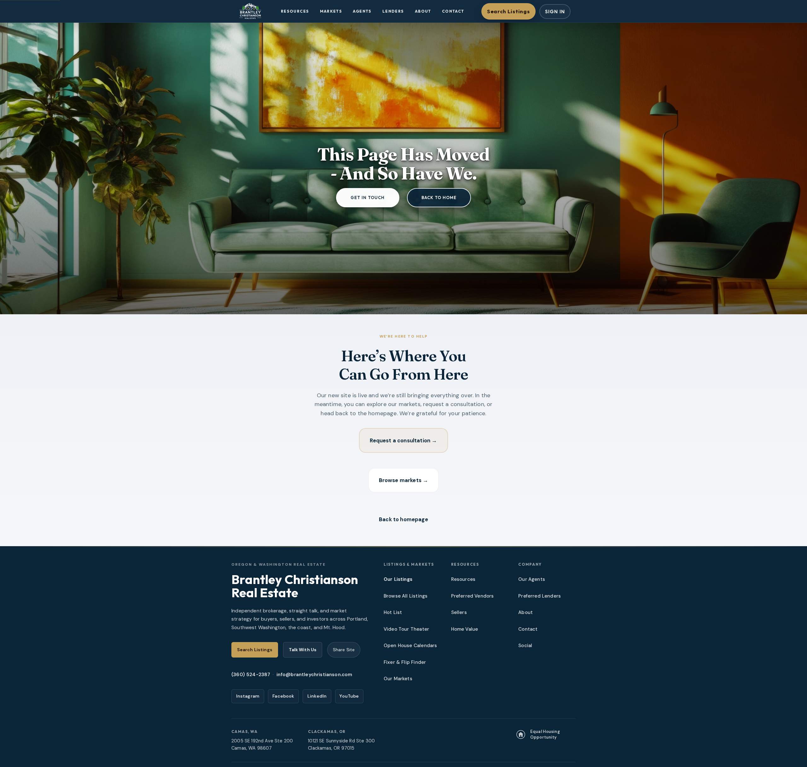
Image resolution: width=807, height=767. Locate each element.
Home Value (464, 629)
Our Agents (531, 579)
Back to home (438, 197)
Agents (362, 11)
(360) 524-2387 (250, 674)
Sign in (555, 12)
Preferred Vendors (472, 596)
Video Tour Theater (406, 629)
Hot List (393, 612)
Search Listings (508, 11)
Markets (331, 11)
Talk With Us (303, 649)
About (423, 11)
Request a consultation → (403, 440)
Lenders (393, 11)
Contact (453, 11)
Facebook (283, 696)
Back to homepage (403, 519)
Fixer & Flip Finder (405, 662)
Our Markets (398, 679)
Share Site (344, 649)
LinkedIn (317, 696)
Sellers (459, 612)
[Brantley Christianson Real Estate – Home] (250, 11)
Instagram (248, 696)
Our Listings (398, 579)
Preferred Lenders (539, 596)
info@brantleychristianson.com (314, 674)
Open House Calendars (410, 645)
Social (525, 645)
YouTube (349, 696)
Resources (295, 11)
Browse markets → (403, 480)
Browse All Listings (405, 596)
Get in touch (368, 197)
